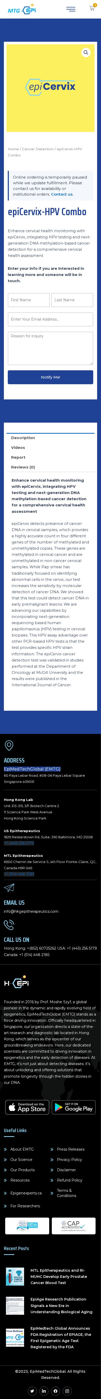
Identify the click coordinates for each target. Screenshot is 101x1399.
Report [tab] (18, 457)
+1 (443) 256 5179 (19, 843)
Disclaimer (66, 1170)
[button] (86, 52)
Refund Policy (69, 1180)
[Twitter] (32, 1391)
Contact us (62, 194)
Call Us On (16, 940)
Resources (20, 1180)
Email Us (14, 903)
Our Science (21, 1159)
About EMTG (22, 1149)
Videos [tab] (18, 447)
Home (13, 149)
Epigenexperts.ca (26, 1193)
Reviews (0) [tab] (23, 467)
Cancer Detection (38, 149)
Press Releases (70, 1149)
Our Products (22, 1170)
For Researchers (25, 1206)
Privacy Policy (69, 1159)
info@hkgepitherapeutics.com (31, 911)
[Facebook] (55, 1391)
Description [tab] (23, 437)
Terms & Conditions (66, 1193)
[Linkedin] (43, 1391)
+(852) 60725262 (41, 948)
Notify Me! (50, 377)
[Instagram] (67, 1391)
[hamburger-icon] (70, 9)
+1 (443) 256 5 (79, 948)
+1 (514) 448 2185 (19, 874)
